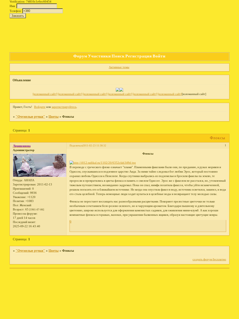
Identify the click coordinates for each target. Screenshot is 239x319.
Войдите (40, 107)
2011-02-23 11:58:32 (94, 145)
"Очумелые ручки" (30, 116)
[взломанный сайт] (45, 94)
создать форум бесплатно (209, 259)
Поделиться (76, 145)
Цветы (54, 116)
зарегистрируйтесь (64, 107)
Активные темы (119, 67)
